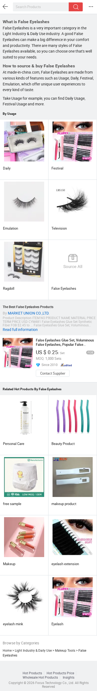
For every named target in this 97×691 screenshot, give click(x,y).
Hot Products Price (60, 673)
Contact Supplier (52, 373)
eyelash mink (13, 623)
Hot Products (32, 673)
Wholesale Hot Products (40, 677)
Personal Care (13, 443)
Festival (57, 168)
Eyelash (57, 623)
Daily (7, 168)
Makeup (9, 563)
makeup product (63, 503)
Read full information (20, 329)
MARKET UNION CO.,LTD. (29, 313)
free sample (12, 503)
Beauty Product (63, 443)
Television (59, 228)
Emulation (10, 228)
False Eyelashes (63, 288)
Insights (68, 677)
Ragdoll (8, 288)
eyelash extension (65, 563)
